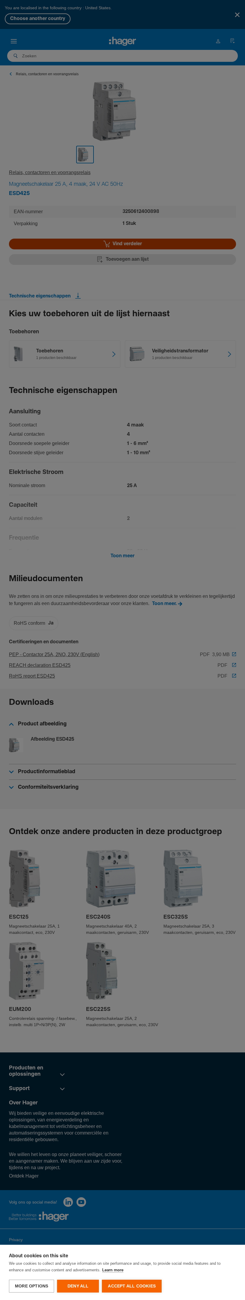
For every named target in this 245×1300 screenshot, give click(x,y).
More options (31, 1286)
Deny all (78, 1286)
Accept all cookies (132, 1286)
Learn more (112, 1270)
